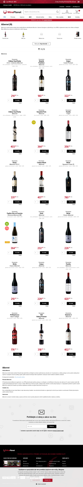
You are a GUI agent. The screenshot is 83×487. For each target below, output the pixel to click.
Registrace (51, 465)
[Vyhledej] (57, 12)
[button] (41, 484)
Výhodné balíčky (40, 17)
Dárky (50, 17)
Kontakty (77, 17)
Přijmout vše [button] (48, 480)
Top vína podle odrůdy (20, 377)
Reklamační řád (52, 463)
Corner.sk (64, 465)
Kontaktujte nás (76, 6)
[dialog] (41, 477)
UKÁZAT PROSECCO (48, 20)
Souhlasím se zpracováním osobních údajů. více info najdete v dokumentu (42, 430)
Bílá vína (25, 461)
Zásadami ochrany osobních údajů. (46, 476)
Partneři (64, 463)
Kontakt (64, 461)
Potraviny (13, 17)
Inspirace (22, 17)
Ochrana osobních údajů (58, 430)
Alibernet (3, 53)
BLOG (69, 17)
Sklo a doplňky (59, 17)
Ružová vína (25, 465)
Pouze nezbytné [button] (36, 480)
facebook (62, 6)
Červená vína (26, 463)
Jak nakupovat (39, 465)
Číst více (25, 29)
